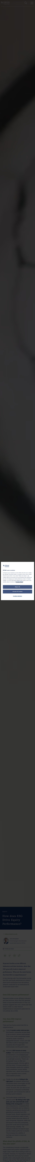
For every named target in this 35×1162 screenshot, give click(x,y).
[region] (17, 581)
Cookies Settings (17, 596)
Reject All (17, 586)
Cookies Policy (19, 582)
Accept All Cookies (17, 591)
